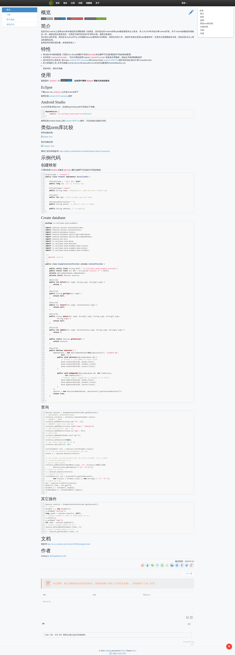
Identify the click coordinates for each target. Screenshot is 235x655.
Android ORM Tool (111, 60)
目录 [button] (202, 11)
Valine (192, 642)
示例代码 (204, 27)
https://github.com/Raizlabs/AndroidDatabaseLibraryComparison (85, 151)
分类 (73, 3)
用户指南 (10, 20)
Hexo (123, 651)
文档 (202, 30)
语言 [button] (184, 3)
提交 (189, 624)
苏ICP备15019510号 (117, 653)
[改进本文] (191, 13)
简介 (202, 14)
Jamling (108, 651)
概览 (8, 10)
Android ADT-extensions (79, 60)
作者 (202, 33)
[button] (100, 583)
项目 (65, 3)
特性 (202, 17)
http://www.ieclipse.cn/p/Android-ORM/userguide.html (68, 544)
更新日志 (10, 24)
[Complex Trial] (48, 146)
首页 (58, 3)
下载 (8, 15)
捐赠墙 (89, 3)
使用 (202, 20)
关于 (98, 3)
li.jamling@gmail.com (56, 556)
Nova (134, 651)
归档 (80, 3)
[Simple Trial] (47, 137)
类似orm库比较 (206, 23)
